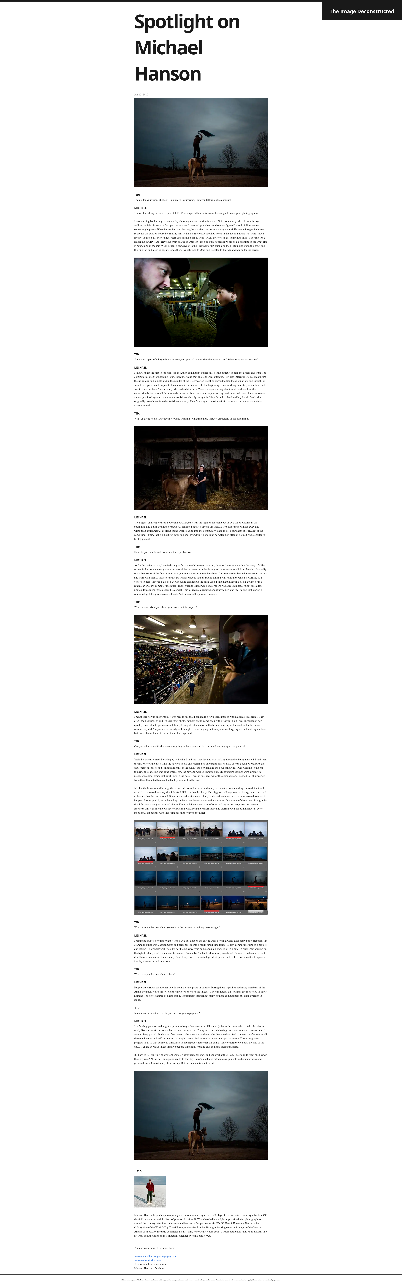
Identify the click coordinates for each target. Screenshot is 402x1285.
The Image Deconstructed (362, 11)
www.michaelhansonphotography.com (155, 1256)
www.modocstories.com (147, 1260)
